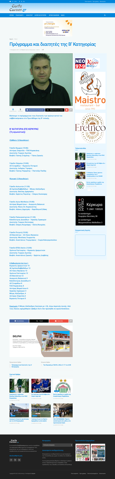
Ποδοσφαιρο (19, 15)
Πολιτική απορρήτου (92, 473)
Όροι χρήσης (96, 1)
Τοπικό (15, 39)
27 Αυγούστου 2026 (14, 400)
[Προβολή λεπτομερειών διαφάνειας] (41, 341)
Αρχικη (12, 15)
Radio (62, 15)
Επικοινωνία (102, 1)
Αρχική (11, 39)
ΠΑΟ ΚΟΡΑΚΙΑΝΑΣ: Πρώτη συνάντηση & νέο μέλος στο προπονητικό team (62, 421)
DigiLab (33, 473)
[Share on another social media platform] (71, 110)
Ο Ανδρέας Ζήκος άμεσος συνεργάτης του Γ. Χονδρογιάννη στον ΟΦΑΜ (94, 174)
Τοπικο (13, 391)
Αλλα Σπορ (29, 15)
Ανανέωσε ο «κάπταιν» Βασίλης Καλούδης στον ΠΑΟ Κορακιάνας (18, 396)
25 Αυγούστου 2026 (14, 423)
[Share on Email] (67, 110)
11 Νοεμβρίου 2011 (14, 49)
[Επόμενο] (92, 190)
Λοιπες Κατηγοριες (40, 15)
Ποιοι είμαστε (88, 1)
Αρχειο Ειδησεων (54, 15)
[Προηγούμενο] (89, 190)
